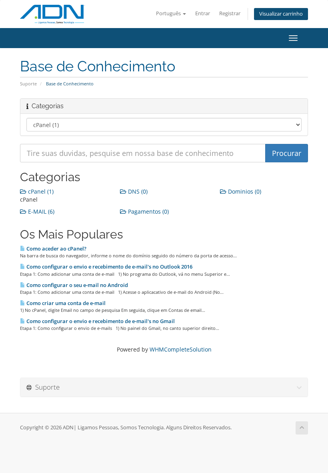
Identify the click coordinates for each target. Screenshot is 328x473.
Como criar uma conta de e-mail (65, 303)
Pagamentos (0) (147, 211)
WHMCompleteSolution (181, 349)
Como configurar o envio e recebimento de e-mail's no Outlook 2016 (108, 266)
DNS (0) (137, 191)
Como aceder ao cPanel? (55, 248)
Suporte (28, 84)
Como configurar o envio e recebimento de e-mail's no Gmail (100, 321)
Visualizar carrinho (281, 13)
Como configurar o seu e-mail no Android (76, 285)
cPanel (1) (40, 191)
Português (169, 13)
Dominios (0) (243, 191)
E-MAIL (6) (40, 211)
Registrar (229, 13)
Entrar (202, 13)
